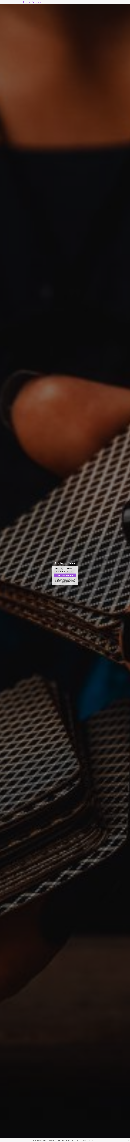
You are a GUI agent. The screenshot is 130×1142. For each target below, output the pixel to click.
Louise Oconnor (32, 2)
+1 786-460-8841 (65, 575)
